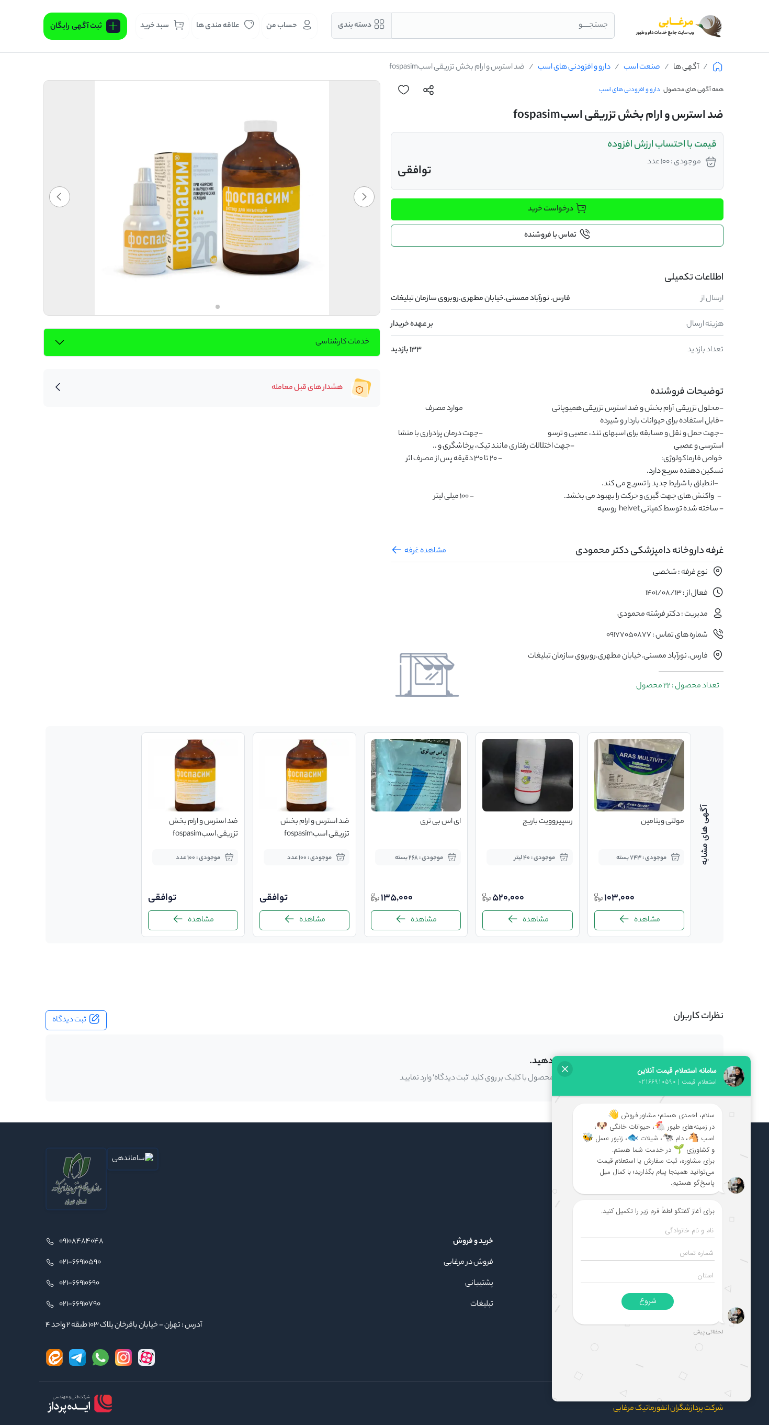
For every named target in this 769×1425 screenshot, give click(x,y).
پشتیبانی (479, 1283)
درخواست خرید (550, 209)
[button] (364, 196)
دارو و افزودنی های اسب (574, 67)
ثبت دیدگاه (69, 1020)
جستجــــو (593, 25)
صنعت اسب (642, 67)
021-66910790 (79, 1304)
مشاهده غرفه (425, 551)
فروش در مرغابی (468, 1262)
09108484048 (81, 1241)
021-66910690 (79, 1283)
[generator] (80, 1403)
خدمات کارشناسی (342, 342)
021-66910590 (80, 1262)
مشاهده (647, 920)
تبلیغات (481, 1304)
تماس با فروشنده (550, 235)
